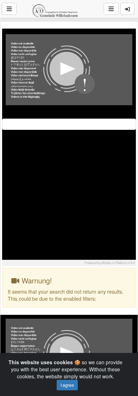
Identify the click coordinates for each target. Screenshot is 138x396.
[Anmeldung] (127, 9)
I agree (67, 385)
